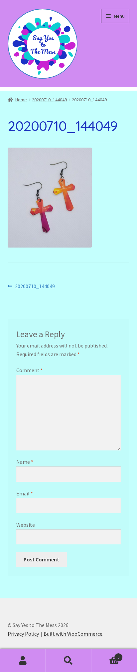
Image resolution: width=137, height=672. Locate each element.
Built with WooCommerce (73, 633)
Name (24, 461)
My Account (23, 660)
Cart (105, 655)
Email (24, 493)
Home (21, 100)
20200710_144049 (49, 100)
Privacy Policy (23, 633)
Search (68, 660)
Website (25, 524)
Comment (29, 370)
